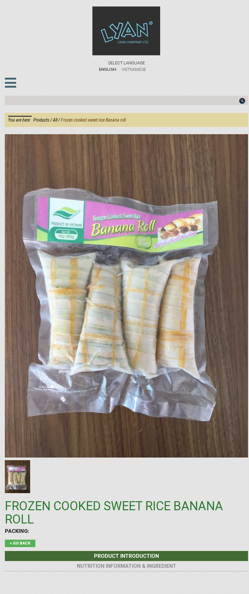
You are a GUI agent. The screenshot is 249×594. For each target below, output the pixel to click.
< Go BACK (20, 543)
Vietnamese (134, 69)
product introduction (126, 556)
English (107, 69)
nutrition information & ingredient (126, 566)
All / (57, 120)
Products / (43, 120)
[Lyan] (126, 30)
